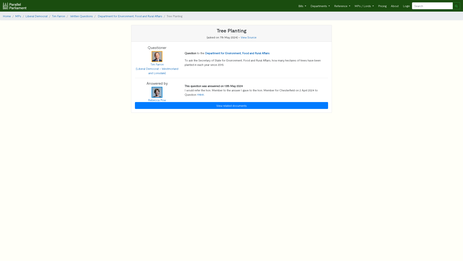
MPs (18, 16)
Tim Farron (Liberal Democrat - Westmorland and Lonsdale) (157, 68)
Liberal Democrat (37, 16)
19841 (200, 94)
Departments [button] (319, 6)
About (395, 6)
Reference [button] (341, 6)
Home (7, 16)
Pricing (382, 6)
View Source (248, 37)
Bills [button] (301, 6)
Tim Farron (58, 16)
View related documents (231, 105)
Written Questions (81, 16)
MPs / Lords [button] (363, 6)
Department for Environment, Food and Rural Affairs (130, 16)
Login (406, 6)
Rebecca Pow (157, 100)
